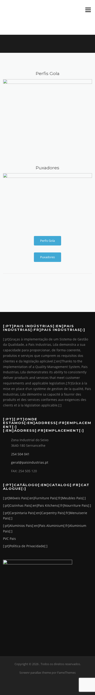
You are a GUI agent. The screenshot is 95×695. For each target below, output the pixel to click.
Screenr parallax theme (35, 672)
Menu (88, 10)
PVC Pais (9, 538)
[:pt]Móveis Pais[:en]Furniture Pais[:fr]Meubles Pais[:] (44, 498)
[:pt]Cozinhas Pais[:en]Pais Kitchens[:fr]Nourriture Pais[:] (47, 505)
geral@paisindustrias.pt (29, 462)
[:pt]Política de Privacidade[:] (25, 546)
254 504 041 (20, 454)
